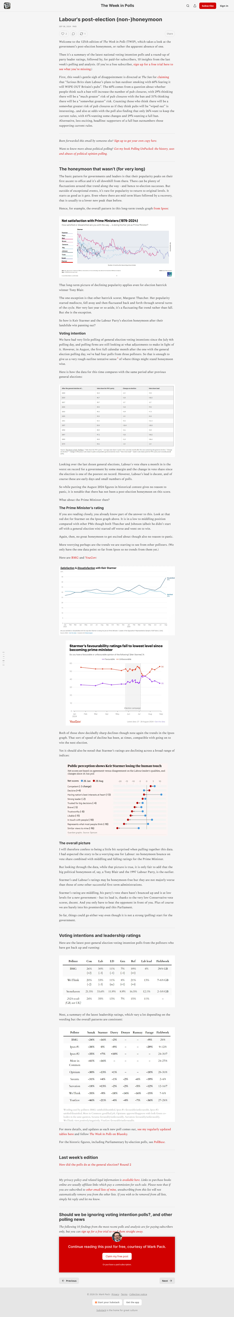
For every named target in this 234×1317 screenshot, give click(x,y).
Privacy (115, 1294)
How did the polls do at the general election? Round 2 (95, 1164)
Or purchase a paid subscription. (117, 1264)
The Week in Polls (100, 1134)
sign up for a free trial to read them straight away (111, 1231)
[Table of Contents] (3, 658)
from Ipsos (161, 208)
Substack (101, 1310)
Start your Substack (109, 1302)
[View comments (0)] (73, 34)
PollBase (159, 1142)
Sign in (224, 5)
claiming (163, 77)
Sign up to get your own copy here (135, 141)
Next (165, 1280)
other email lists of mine (101, 1189)
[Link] (54, 168)
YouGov (90, 557)
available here (131, 1180)
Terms (124, 1294)
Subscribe (208, 5)
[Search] (188, 6)
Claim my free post (117, 1256)
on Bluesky (119, 1134)
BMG (75, 557)
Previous (71, 1280)
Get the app (132, 1302)
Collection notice (138, 1294)
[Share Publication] (195, 6)
